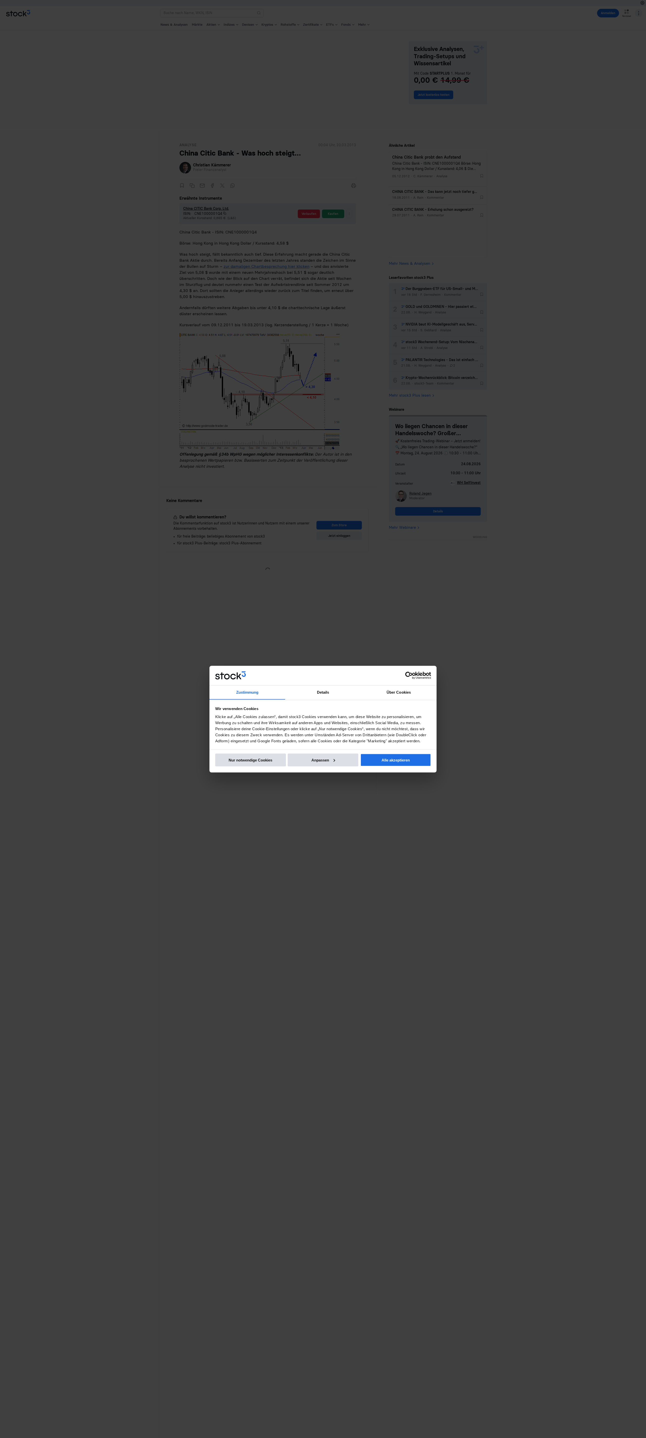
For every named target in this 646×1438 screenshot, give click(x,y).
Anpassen (320, 760)
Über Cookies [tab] (399, 692)
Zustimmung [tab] (247, 692)
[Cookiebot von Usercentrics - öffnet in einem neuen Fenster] (409, 675)
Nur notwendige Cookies (250, 760)
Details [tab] (323, 692)
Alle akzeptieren (396, 760)
